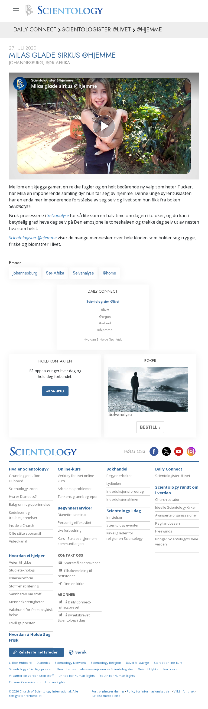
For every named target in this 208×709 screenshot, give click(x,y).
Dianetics (43, 663)
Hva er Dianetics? (23, 496)
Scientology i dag (123, 510)
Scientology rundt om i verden (177, 490)
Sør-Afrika (55, 273)
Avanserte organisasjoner (176, 515)
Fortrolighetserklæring (108, 691)
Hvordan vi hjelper (27, 555)
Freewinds (163, 531)
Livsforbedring (69, 530)
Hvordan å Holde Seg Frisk (103, 339)
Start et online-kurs (168, 663)
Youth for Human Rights (117, 676)
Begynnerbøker (119, 475)
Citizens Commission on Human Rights (37, 682)
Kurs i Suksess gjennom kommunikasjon (77, 541)
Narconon (170, 669)
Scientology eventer (122, 525)
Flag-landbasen (167, 523)
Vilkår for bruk (184, 691)
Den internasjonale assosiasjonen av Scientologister (95, 669)
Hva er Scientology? (29, 469)
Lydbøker (114, 483)
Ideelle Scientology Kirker (175, 507)
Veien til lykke (20, 562)
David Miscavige (137, 663)
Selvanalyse (58, 215)
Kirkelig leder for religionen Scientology (124, 536)
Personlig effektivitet (74, 522)
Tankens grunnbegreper (78, 496)
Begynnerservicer (75, 508)
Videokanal (18, 541)
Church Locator (167, 499)
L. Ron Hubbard (20, 663)
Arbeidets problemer (75, 488)
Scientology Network (70, 663)
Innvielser (114, 517)
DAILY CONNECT (103, 291)
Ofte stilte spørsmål (25, 533)
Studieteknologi (22, 570)
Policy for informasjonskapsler (149, 691)
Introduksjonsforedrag (125, 491)
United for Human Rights (76, 676)
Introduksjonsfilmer (122, 499)
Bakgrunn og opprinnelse (29, 504)
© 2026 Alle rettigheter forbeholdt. (43, 693)
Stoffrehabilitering (23, 586)
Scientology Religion (106, 663)
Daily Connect (168, 469)
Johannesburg (24, 273)
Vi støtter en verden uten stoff (31, 676)
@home (109, 273)
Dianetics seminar (72, 514)
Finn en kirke (73, 583)
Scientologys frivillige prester (30, 669)
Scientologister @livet (102, 301)
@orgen (105, 316)
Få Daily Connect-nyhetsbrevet (74, 605)
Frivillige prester (22, 622)
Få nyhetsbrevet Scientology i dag (74, 618)
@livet (104, 309)
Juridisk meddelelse (106, 696)
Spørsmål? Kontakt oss (81, 562)
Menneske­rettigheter (26, 601)
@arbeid (105, 323)
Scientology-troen (23, 488)
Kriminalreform (21, 578)
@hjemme (104, 329)
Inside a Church (21, 525)
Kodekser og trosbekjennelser (23, 515)
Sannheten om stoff (25, 594)
